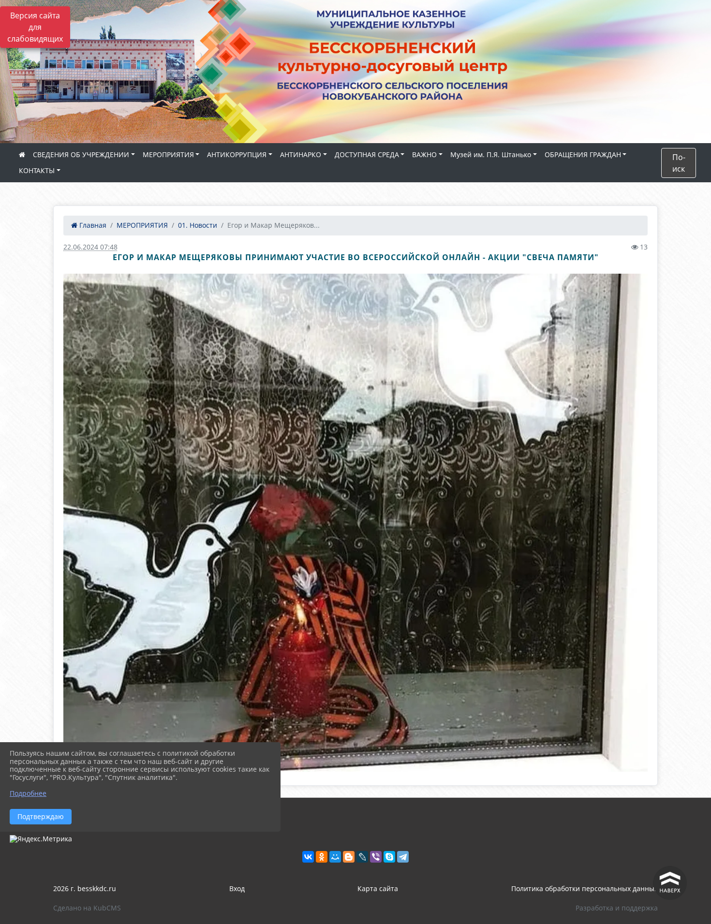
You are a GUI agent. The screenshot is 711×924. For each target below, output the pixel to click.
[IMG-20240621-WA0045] (355, 523)
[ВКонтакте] (308, 857)
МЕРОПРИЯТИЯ (168, 154)
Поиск (678, 163)
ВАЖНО (424, 154)
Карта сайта (377, 888)
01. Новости (197, 225)
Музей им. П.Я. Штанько (490, 154)
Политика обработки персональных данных (584, 888)
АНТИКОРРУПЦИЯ (237, 154)
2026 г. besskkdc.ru (84, 888)
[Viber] (376, 857)
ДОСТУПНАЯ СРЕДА (367, 154)
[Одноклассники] (321, 857)
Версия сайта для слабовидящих (35, 27)
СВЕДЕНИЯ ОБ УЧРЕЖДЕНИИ (81, 154)
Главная (91, 225)
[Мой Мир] (335, 857)
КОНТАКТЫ (37, 170)
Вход (237, 888)
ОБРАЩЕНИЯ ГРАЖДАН (583, 154)
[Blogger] (349, 857)
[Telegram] (403, 857)
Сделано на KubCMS (87, 907)
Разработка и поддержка (617, 907)
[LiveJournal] (362, 857)
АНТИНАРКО (300, 154)
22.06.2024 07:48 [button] (90, 246)
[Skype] (389, 857)
